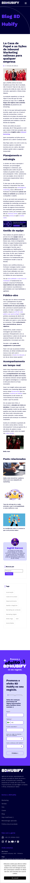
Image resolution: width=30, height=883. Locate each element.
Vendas (4, 803)
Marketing (5, 800)
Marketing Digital (11, 614)
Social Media (10, 623)
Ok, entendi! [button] (15, 878)
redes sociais (10, 433)
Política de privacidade (10, 824)
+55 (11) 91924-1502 (12, 837)
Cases (4, 810)
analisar (19, 393)
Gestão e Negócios (11, 605)
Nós (3, 807)
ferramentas (15, 391)
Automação (9, 592)
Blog (3, 814)
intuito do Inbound (18, 355)
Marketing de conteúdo (13, 610)
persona (11, 215)
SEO (17, 618)
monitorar (13, 393)
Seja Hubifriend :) (8, 817)
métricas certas (12, 213)
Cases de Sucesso (11, 596)
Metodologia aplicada (9, 820)
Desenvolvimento (11, 601)
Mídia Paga (9, 618)
